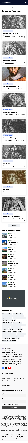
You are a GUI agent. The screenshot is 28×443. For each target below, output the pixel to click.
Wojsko (23, 333)
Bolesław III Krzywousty (12, 216)
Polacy (3, 327)
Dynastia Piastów (9, 7)
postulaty (11, 329)
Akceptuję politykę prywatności (12, 404)
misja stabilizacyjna (11, 324)
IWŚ (15, 320)
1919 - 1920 (15, 313)
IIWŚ (12, 320)
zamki (22, 336)
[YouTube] (9, 368)
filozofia (15, 318)
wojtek (3, 336)
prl (15, 329)
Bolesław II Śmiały (9, 60)
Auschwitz (10, 315)
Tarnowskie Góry (13, 242)
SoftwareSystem (21, 436)
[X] (6, 368)
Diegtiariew (4, 318)
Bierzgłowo (17, 315)
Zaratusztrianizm (6, 338)
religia (9, 331)
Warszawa (11, 256)
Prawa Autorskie (5, 438)
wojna (18, 333)
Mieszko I (6, 164)
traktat (9, 333)
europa (10, 318)
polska (8, 327)
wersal (14, 333)
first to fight (22, 318)
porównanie (5, 329)
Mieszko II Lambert (10, 112)
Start (3, 7)
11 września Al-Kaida (7, 313)
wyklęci (17, 336)
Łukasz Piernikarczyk (9, 63)
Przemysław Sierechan (10, 36)
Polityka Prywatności (16, 438)
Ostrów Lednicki (13, 263)
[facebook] (3, 368)
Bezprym (6, 189)
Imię (3, 393)
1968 (21, 313)
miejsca (4, 324)
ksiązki (14, 322)
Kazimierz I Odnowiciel (11, 86)
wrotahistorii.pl (10, 336)
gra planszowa (5, 320)
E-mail (3, 399)
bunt (22, 315)
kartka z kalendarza (7, 322)
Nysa (9, 270)
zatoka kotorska (15, 338)
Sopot (10, 235)
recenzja (4, 331)
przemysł (20, 329)
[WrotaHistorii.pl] (6, 2)
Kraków (10, 277)
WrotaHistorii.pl (6, 436)
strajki (19, 331)
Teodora (4, 333)
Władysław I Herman (10, 34)
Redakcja (3, 439)
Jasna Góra (11, 284)
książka (19, 322)
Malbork (10, 249)
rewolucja (14, 331)
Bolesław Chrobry (9, 138)
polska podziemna (15, 327)
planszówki (23, 324)
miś (18, 324)
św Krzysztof (13, 340)
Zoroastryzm (5, 340)
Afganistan (4, 315)
